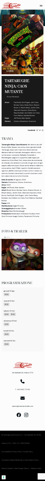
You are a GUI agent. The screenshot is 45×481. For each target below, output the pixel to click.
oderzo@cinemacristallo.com (22, 406)
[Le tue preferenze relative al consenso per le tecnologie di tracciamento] (4, 477)
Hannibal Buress (29, 115)
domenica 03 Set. (10, 321)
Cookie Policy (28, 452)
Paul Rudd (17, 102)
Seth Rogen (26, 102)
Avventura (32, 121)
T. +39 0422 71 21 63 (22, 389)
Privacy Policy (17, 452)
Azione (16, 121)
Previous (3, 254)
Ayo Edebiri (28, 113)
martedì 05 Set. (10, 341)
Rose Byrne (32, 110)
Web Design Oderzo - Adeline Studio (28, 468)
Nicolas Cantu (19, 105)
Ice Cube (36, 113)
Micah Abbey (25, 108)
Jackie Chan (35, 108)
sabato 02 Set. (9, 311)
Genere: (8, 121)
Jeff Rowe (17, 118)
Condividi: (31, 130)
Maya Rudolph (19, 113)
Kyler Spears (26, 118)
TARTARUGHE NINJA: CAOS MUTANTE (17, 86)
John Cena (34, 102)
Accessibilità (6, 452)
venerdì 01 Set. (9, 301)
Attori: (7, 102)
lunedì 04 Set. (9, 331)
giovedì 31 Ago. (9, 291)
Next (41, 254)
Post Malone (18, 115)
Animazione (23, 121)
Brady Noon (29, 105)
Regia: (7, 118)
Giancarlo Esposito (20, 110)
